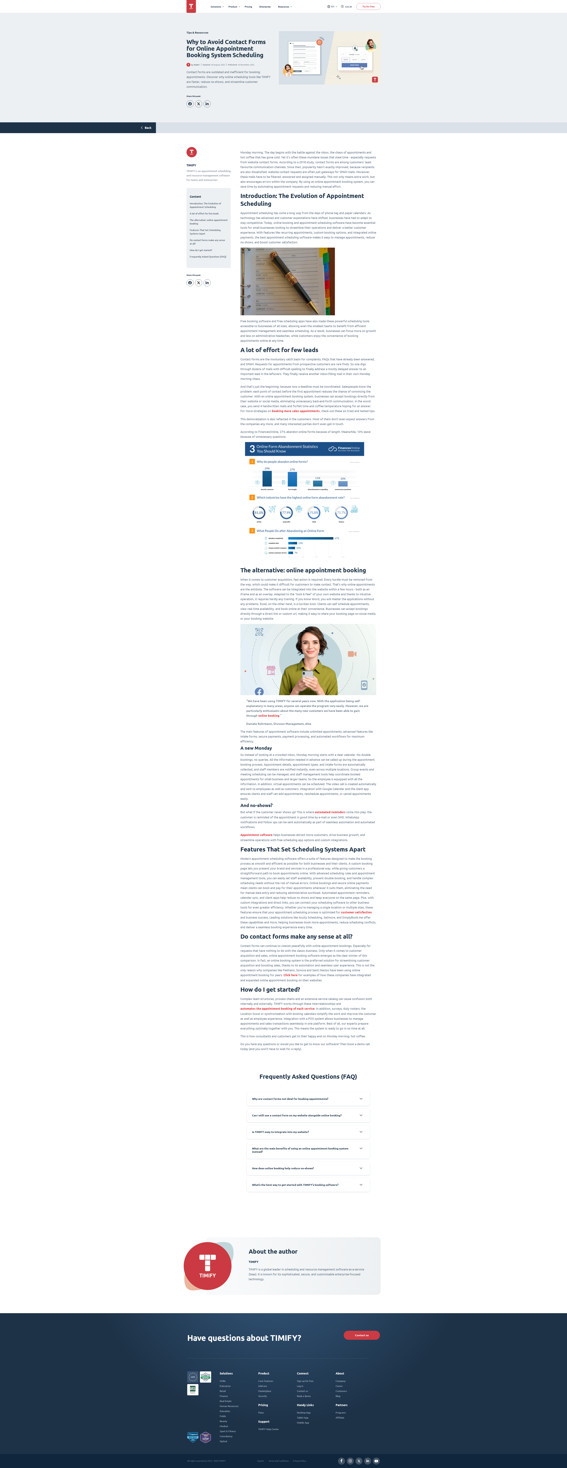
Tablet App (302, 1417)
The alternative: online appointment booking (209, 222)
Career (339, 1386)
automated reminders (330, 812)
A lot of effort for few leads (204, 213)
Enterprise (265, 6)
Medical (224, 1426)
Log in (300, 1386)
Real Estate (226, 1401)
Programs (341, 1412)
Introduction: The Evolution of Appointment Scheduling (205, 205)
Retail (223, 1391)
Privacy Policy (299, 1461)
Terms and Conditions (279, 1461)
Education (225, 1411)
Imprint (260, 1461)
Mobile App (303, 1422)
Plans (261, 1412)
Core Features (265, 1381)
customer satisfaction (356, 912)
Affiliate (340, 1417)
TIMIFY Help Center (268, 1429)
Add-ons (262, 1386)
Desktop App (304, 1412)
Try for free (368, 6)
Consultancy (226, 1436)
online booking (268, 715)
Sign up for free (305, 1381)
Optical (223, 1441)
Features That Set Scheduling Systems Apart (205, 232)
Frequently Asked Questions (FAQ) (208, 256)
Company (341, 1381)
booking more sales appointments (296, 411)
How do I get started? (201, 250)
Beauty (223, 1421)
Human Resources (229, 1406)
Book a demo (304, 1396)
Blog (338, 1396)
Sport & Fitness (228, 1431)
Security (262, 1396)
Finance (224, 1396)
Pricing (248, 6)
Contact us (362, 1335)
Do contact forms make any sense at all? (207, 242)
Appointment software (256, 835)
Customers (341, 1391)
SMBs (223, 1381)
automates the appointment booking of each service (277, 1008)
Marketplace (264, 1391)
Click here (291, 975)
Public (223, 1416)
